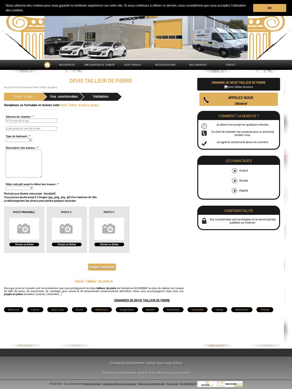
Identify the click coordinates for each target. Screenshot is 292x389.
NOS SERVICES (67, 64)
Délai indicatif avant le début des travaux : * (32, 184)
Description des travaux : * (22, 147)
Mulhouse (13, 309)
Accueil (8, 87)
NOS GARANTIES (198, 64)
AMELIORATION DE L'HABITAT (99, 64)
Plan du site (172, 383)
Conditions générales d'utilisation (119, 383)
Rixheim (150, 309)
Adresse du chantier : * (20, 116)
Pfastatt (264, 309)
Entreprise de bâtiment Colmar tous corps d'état (146, 363)
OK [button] (270, 8)
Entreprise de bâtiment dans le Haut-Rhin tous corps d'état (146, 372)
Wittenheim (101, 309)
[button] (24, 10)
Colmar (35, 309)
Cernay (219, 309)
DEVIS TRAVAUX (132, 64)
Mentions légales (92, 383)
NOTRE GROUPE (188, 383)
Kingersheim (127, 309)
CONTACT (230, 64)
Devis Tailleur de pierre (44, 87)
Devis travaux (22, 87)
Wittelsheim (241, 309)
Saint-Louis (57, 309)
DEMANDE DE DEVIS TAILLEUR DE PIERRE (239, 82)
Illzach (79, 309)
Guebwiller (197, 309)
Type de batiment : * (18, 136)
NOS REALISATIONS (165, 64)
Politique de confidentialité (151, 383)
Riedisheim (173, 309)
